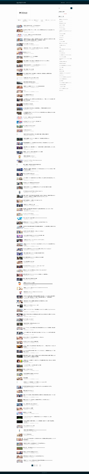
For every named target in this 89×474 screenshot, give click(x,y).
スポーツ (30, 20)
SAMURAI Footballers (62, 63)
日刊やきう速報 (61, 71)
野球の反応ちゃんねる (62, 23)
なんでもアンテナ (21, 2)
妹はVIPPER (61, 39)
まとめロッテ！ (61, 37)
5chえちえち (61, 90)
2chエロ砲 (60, 21)
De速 (60, 47)
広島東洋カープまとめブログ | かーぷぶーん (65, 31)
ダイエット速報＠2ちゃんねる (63, 88)
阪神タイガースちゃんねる (63, 43)
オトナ (53, 20)
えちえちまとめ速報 (62, 33)
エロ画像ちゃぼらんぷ (25, 21)
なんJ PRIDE (61, 80)
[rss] (70, 0)
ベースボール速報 (62, 41)
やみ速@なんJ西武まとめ (63, 61)
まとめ (42, 21)
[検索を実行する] (71, 8)
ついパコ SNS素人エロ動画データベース (65, 82)
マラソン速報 (61, 67)
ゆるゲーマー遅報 (62, 25)
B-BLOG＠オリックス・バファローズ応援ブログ (65, 59)
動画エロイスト (36, 21)
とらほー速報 (61, 35)
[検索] (71, 0)
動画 (19, 20)
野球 (47, 20)
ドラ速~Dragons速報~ (62, 84)
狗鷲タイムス (61, 69)
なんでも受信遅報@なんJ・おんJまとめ (65, 65)
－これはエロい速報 (62, 86)
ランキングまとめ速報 (62, 56)
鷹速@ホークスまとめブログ (63, 19)
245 (40, 465)
